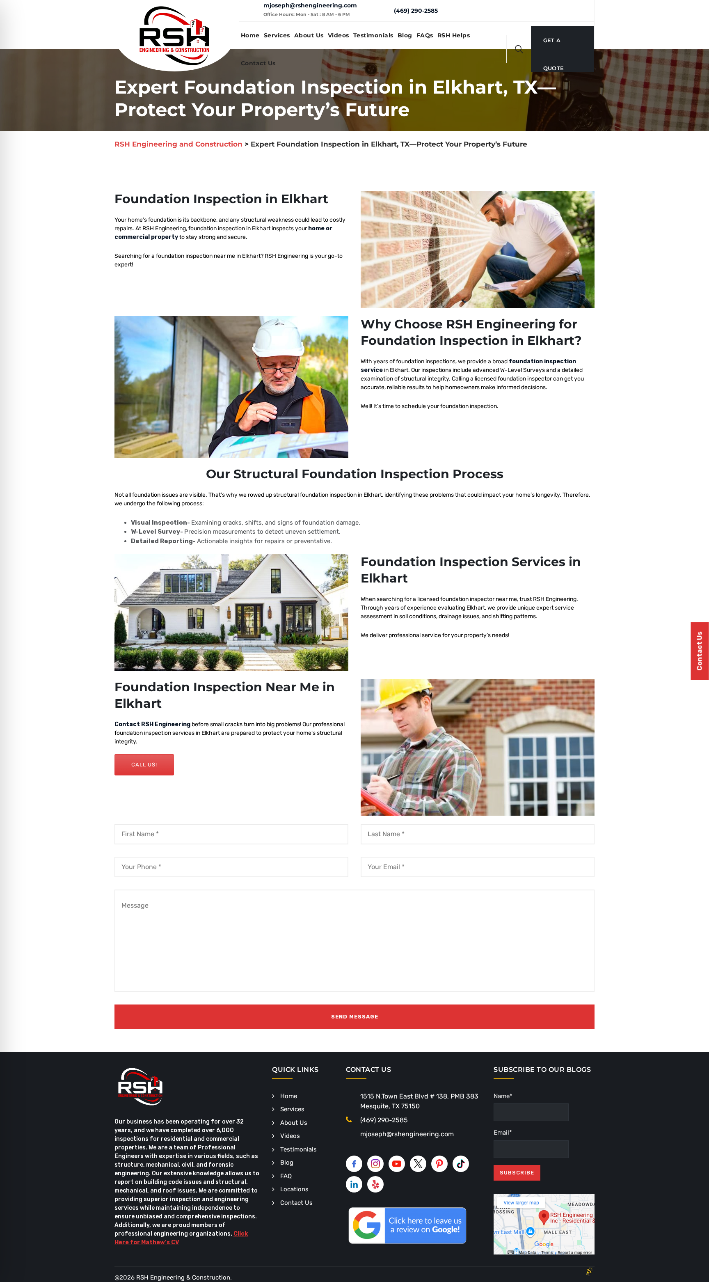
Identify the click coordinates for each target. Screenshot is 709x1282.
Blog (405, 35)
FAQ (286, 1176)
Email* (503, 1132)
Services (277, 35)
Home (250, 35)
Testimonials (373, 35)
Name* (503, 1096)
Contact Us (258, 63)
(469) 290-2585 (416, 10)
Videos (338, 35)
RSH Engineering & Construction (183, 1277)
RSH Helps (453, 35)
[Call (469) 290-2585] (381, 10)
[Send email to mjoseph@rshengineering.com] (251, 10)
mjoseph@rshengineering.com (310, 5)
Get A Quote (553, 45)
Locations (294, 1189)
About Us (309, 35)
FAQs (424, 35)
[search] (519, 49)
